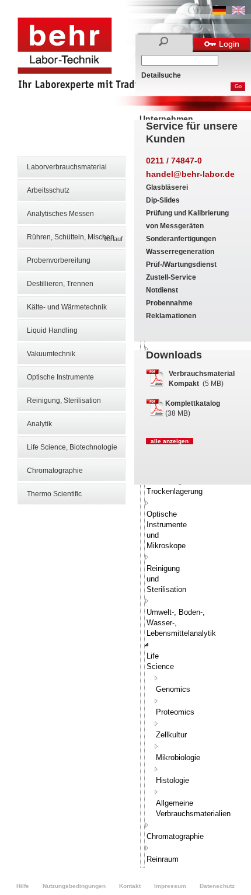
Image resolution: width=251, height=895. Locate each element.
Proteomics (175, 712)
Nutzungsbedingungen (74, 886)
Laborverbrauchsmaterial (67, 167)
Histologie (172, 780)
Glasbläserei (167, 187)
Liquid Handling (52, 330)
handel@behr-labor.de (190, 174)
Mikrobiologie (178, 757)
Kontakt (130, 886)
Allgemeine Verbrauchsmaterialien (193, 808)
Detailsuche (161, 75)
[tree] (142, 516)
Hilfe (22, 886)
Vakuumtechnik (51, 354)
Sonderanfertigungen (181, 239)
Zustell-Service (171, 277)
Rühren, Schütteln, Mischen (70, 237)
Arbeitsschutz (48, 190)
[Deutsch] (219, 12)
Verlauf (113, 238)
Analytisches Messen (60, 214)
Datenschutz (217, 886)
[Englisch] (238, 12)
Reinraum (163, 859)
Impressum (170, 886)
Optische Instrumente (60, 377)
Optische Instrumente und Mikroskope (167, 530)
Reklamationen (171, 316)
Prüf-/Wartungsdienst (181, 264)
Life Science (160, 661)
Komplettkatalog (192, 403)
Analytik (39, 424)
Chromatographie (55, 470)
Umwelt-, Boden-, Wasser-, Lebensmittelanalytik (181, 623)
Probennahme (169, 303)
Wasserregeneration (180, 252)
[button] (147, 502)
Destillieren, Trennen (60, 284)
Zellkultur (171, 734)
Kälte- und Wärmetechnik (67, 307)
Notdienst (162, 290)
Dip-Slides (163, 200)
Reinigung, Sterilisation (64, 400)
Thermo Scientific (54, 494)
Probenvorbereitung (58, 260)
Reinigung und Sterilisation (166, 579)
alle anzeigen (170, 441)
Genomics (173, 689)
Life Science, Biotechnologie (72, 447)
